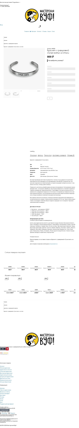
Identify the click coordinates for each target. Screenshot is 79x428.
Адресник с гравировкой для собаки (51, 291)
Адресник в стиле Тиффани (10, 291)
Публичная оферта (5, 420)
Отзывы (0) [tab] (70, 155)
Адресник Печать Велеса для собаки (38, 291)
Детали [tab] (40, 155)
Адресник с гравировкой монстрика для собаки (66, 291)
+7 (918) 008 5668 (5, 6)
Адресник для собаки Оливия (23, 291)
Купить (64, 98)
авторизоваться (53, 244)
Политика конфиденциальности (9, 418)
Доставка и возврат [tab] (59, 155)
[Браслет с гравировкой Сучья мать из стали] (24, 68)
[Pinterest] (7, 348)
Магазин (5, 40)
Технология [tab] (47, 155)
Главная (5, 37)
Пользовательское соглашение (9, 421)
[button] (61, 60)
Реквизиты (3, 422)
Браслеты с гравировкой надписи (11, 43)
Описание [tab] (33, 155)
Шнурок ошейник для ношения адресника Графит (53, 268)
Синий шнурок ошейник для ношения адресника (27, 268)
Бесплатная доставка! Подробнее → (10, 2)
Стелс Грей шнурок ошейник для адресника (65, 268)
